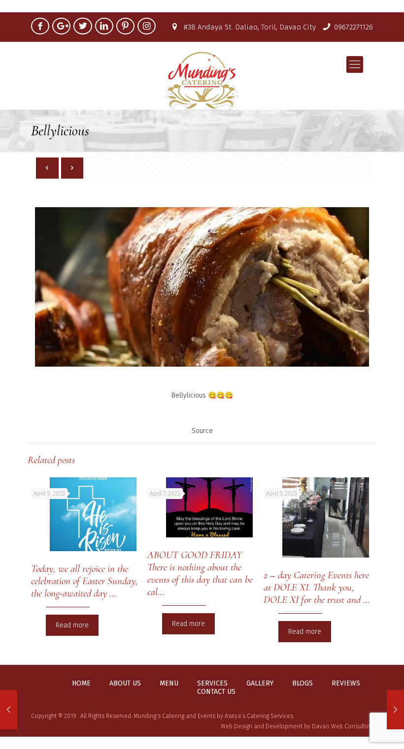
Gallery (259, 683)
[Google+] (61, 26)
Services (212, 683)
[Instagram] (146, 26)
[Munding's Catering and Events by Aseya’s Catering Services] (202, 80)
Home (81, 683)
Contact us (216, 692)
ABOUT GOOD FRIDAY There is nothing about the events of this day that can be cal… (200, 573)
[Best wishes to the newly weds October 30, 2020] (395, 709)
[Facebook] (40, 26)
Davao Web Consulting (342, 726)
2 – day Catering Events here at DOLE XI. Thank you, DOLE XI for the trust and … (317, 587)
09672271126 (353, 27)
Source (202, 431)
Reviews (346, 683)
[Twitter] (82, 26)
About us (125, 683)
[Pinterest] (125, 26)
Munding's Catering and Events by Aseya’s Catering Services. (214, 716)
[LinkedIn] (104, 26)
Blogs (302, 683)
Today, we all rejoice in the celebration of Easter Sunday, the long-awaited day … (84, 580)
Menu (169, 683)
